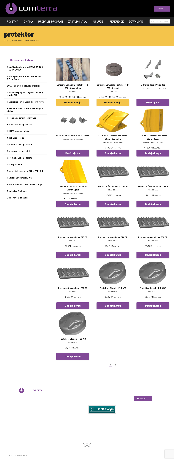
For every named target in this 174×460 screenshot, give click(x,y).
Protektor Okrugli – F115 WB (113, 288)
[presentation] (85, 445)
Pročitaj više (153, 102)
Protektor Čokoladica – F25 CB (72, 237)
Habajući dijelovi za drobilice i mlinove (25, 101)
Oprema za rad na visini (18, 151)
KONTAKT (141, 398)
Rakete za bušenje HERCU (19, 177)
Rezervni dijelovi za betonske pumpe (25, 184)
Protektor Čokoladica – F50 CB (152, 237)
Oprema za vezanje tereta (19, 157)
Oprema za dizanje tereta (19, 144)
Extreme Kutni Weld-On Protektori (72, 135)
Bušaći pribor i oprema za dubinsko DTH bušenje (24, 77)
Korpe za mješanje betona (19, 124)
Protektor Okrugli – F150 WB (152, 288)
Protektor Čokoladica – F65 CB (72, 288)
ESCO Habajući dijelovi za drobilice (23, 85)
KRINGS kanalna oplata (18, 131)
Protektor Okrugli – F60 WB (73, 339)
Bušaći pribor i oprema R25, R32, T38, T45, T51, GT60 (25, 68)
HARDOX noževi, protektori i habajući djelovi (25, 109)
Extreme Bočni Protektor (153, 85)
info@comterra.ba (32, 412)
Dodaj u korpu (113, 153)
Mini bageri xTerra (15, 137)
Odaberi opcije (72, 102)
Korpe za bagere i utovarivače (21, 117)
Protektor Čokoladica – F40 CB (113, 237)
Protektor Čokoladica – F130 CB (153, 186)
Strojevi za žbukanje (17, 191)
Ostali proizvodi (14, 164)
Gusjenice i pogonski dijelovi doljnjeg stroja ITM (25, 93)
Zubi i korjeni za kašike (18, 197)
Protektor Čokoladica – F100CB (113, 186)
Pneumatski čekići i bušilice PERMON (25, 171)
